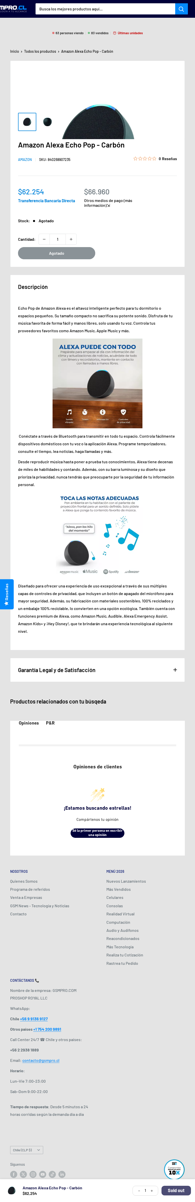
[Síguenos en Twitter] (23, 1174)
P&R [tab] (50, 723)
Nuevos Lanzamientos (126, 881)
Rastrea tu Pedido (122, 963)
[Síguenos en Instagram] (33, 1174)
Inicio (14, 51)
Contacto (18, 913)
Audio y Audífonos (122, 930)
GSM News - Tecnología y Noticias (39, 905)
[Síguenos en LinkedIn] (62, 1174)
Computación (118, 922)
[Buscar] (181, 8)
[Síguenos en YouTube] (42, 1174)
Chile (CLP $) (22, 1150)
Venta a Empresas (26, 897)
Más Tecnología (120, 946)
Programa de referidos (30, 889)
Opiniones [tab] (29, 723)
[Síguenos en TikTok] (52, 1174)
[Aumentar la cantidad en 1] (71, 239)
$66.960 (96, 191)
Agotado (56, 253)
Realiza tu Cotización (124, 954)
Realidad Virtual (120, 913)
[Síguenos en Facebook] (13, 1174)
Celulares (114, 897)
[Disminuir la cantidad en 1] (44, 239)
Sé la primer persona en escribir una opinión (97, 833)
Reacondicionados (122, 938)
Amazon (25, 159)
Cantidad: (27, 239)
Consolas (114, 905)
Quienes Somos (24, 881)
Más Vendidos (118, 889)
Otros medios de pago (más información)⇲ (108, 203)
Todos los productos (40, 51)
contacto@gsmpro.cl (40, 1060)
